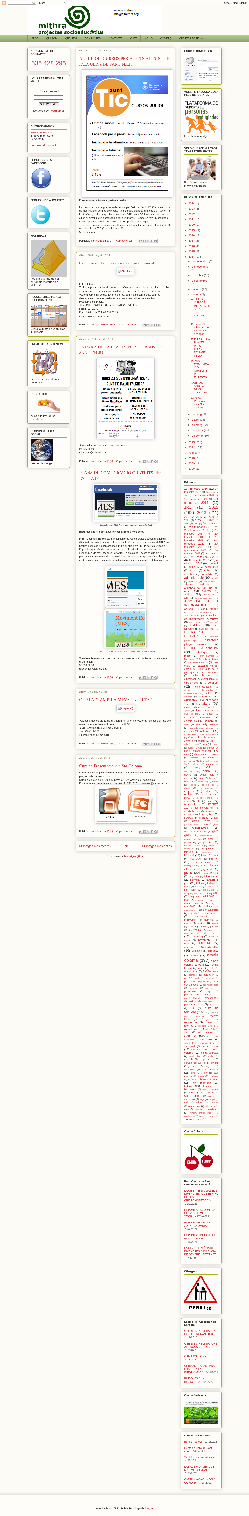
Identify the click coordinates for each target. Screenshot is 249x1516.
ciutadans (203, 703)
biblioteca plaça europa (201, 642)
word (201, 1116)
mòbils (188, 923)
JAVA (202, 865)
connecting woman (209, 734)
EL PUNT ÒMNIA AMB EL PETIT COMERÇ (199, 1237)
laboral (212, 883)
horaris (187, 845)
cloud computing (204, 710)
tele (204, 1089)
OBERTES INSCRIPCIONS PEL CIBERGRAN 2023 (200, 1332)
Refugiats (206, 1019)
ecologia (192, 785)
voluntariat (210, 1106)
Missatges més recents (95, 846)
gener (215, 824)
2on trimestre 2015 (200, 526)
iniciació (189, 855)
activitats (207, 574)
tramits (214, 1089)
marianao (208, 906)
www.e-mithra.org (41, 132)
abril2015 (194, 567)
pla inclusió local (210, 985)
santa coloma (209, 1046)
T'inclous (192, 1079)
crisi (186, 744)
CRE (212, 741)
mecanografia (201, 916)
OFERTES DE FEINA (191, 38)
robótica (202, 1026)
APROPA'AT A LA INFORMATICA (201, 603)
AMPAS (206, 591)
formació (209, 811)
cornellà (188, 741)
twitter (211, 1092)
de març (197, 424)
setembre (212, 1062)
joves (188, 873)
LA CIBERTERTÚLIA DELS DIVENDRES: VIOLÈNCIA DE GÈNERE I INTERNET (200, 1251)
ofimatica (197, 950)
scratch (188, 1059)
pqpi (209, 991)
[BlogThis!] (144, 241)
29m (196, 523)
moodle (215, 923)
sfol (194, 1066)
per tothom (210, 978)
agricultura (193, 581)
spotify (204, 1073)
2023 (192, 208)
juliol (215, 873)
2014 (192, 256)
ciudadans (205, 696)
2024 (192, 203)
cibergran (211, 682)
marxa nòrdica (210, 910)
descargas (193, 758)
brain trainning (207, 656)
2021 (192, 219)
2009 (192, 463)
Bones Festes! (193, 1441)
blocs (187, 655)
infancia (188, 852)
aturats (214, 618)
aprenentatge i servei (205, 598)
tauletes (207, 1086)
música (210, 930)
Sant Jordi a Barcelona (198, 1457)
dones (187, 774)
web (186, 1109)
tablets (204, 1079)
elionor (187, 788)
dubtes (212, 778)
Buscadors (189, 659)
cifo (208, 693)
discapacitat (211, 764)
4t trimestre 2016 (201, 562)
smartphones (210, 1069)
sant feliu (206, 1039)
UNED (187, 1096)
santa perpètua (209, 1052)
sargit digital (195, 1056)
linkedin (209, 886)
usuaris (210, 1096)
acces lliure (211, 567)
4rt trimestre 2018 (206, 556)
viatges (211, 1099)
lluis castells (209, 890)
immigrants (189, 849)
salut (187, 1032)
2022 (192, 214)
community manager (206, 724)
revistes (188, 1026)
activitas (189, 574)
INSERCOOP (195, 859)
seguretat (205, 1059)
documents (189, 771)
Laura (187, 886)
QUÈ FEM (71, 38)
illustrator (199, 845)
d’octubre (198, 275)
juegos (205, 873)
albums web (209, 581)
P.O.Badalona (210, 971)
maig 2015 (212, 893)
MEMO (149, 38)
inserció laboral (209, 855)
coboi (210, 713)
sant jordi (189, 1046)
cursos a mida (195, 748)
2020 (192, 224)
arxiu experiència (201, 612)
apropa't (189, 608)
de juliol (197, 289)
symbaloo (213, 1076)
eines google (208, 785)
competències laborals (201, 728)
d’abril (196, 419)
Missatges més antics (157, 846)
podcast (209, 988)
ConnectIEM (190, 734)
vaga (202, 1099)
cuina (195, 744)
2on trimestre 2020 (201, 542)
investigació (189, 865)
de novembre (200, 266)
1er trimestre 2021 (195, 499)
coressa (211, 737)
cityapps (188, 697)
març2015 (189, 906)
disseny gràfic (201, 767)
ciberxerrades (190, 693)
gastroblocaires (191, 824)
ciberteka (188, 690)
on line (200, 968)
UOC (199, 1096)
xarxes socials (193, 1119)
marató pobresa (193, 903)
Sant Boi (190, 1036)
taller (215, 1079)
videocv (200, 1102)
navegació (201, 933)
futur (216, 818)
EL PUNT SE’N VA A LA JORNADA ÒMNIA (198, 1224)
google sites (205, 842)
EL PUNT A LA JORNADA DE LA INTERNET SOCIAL (199, 1213)
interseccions (202, 862)
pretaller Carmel (192, 998)
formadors (189, 814)
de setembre (199, 280)
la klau (200, 883)
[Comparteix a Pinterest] (156, 241)
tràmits (192, 1092)
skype (209, 1066)
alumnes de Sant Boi (198, 587)
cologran (189, 717)
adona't (215, 578)
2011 (192, 452)
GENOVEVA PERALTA (195, 831)
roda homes (191, 1029)
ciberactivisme (201, 675)
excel (209, 801)
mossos (192, 926)
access (193, 570)
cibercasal (190, 679)
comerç (209, 720)
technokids (190, 1089)
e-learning (203, 781)
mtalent (215, 927)
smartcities (189, 1069)
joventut (209, 869)
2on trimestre (210, 523)
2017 (192, 240)
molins (201, 923)
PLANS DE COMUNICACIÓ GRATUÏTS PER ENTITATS (200, 369)
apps (187, 598)
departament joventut (206, 754)
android (189, 594)
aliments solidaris (196, 584)
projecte (214, 1004)
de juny (197, 294)
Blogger (149, 1508)
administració (194, 578)
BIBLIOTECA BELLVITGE (193, 634)
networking (197, 936)
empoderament (206, 788)
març (211, 903)
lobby (186, 893)
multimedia (195, 930)
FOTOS (188, 817)
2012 (192, 447)
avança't (214, 622)
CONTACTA (115, 38)
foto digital (205, 814)
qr (205, 1012)
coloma (205, 717)
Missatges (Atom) (134, 856)
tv (202, 1093)
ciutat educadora (194, 707)
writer (212, 1116)
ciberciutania (207, 679)
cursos (215, 744)
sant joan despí (207, 1043)
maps (211, 900)
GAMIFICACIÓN (194, 1356)
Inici (126, 846)
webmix (198, 1109)
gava (205, 824)
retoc (210, 1022)
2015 (192, 251)
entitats (188, 794)
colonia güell (191, 721)
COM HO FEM (93, 38)
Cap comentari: (125, 240)
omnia (195, 955)
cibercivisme (191, 683)
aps (203, 609)
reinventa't (190, 1022)
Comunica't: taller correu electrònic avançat (116, 263)
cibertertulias (207, 690)
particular (208, 974)
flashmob (196, 811)
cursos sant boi (202, 751)
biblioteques (202, 652)
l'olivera (195, 879)
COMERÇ (165, 38)
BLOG (35, 38)
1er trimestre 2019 (203, 495)
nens (215, 933)
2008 (192, 468)
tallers (188, 1085)
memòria (208, 919)
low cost (198, 893)
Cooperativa (195, 737)
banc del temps (207, 629)
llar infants (190, 889)
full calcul (203, 817)
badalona (196, 625)
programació (208, 1001)
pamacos (193, 975)
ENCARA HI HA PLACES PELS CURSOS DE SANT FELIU (200, 347)
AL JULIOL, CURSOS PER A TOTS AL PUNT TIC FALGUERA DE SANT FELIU (125, 61)
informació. (207, 852)
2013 (192, 442)
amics (187, 591)
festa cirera (201, 807)
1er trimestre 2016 (196, 488)
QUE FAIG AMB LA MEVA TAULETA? (115, 699)
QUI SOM (51, 38)
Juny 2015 (194, 876)
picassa (204, 981)
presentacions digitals (198, 994)
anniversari (208, 594)
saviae (211, 1056)
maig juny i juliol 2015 (201, 896)
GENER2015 (200, 827)
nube (187, 943)
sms (193, 1073)
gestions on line (193, 839)
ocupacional (209, 946)
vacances (189, 1099)
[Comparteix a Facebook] (152, 241)
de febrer (198, 430)
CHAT (133, 38)
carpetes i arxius (198, 662)
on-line (212, 968)
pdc (186, 978)
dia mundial (189, 761)
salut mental (205, 1032)
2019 (192, 230)
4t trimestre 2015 (199, 560)
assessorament (191, 615)
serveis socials (193, 1063)
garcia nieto (201, 821)
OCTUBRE (204, 943)
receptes (200, 1016)
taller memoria (201, 1082)
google (188, 842)
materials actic (210, 913)
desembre (208, 757)
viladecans (194, 1106)
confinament (206, 731)
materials (192, 913)
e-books (188, 781)
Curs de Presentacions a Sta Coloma (110, 765)
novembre (204, 939)
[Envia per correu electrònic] (141, 241)
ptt (192, 1008)
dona (206, 771)
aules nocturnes (197, 622)
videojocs (214, 1102)
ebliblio (215, 781)
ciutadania (190, 699)
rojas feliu (210, 1029)
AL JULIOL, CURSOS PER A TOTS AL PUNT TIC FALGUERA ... (200, 309)
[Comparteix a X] (148, 241)
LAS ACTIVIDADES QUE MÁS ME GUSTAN (199, 1468)
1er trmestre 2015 (201, 501)
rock (212, 1026)
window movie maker (201, 1113)
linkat (197, 886)
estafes (187, 801)
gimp (210, 839)
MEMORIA (190, 919)
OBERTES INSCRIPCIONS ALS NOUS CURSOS (200, 1345)
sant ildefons (190, 1043)
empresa (189, 791)
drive (200, 778)
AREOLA (214, 609)
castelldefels (205, 665)
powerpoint (190, 991)
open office (190, 971)
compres (189, 731)
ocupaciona (189, 947)
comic (187, 724)
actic (207, 570)
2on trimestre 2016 (196, 530)
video (187, 1102)
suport (201, 1076)
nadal (186, 933)
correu (201, 741)
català (187, 669)
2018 (192, 235)
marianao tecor (191, 910)
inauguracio (207, 848)
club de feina (192, 714)
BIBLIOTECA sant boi (201, 648)
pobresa (193, 988)
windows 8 (189, 1116)
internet (213, 858)
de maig (197, 414)
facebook (190, 804)
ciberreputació (203, 686)
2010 (192, 458)
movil (204, 926)
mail (186, 900)
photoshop (190, 981)
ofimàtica (212, 950)
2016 (192, 246)
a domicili (213, 563)
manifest (199, 900)
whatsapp (213, 1109)
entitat (207, 791)
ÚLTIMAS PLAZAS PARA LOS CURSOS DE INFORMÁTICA (199, 1369)
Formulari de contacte (44, 145)
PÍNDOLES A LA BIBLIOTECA (194, 1380)
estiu (198, 801)
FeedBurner (56, 110)
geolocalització (207, 835)
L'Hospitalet (211, 876)
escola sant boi (205, 798)
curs (204, 744)
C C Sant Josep (208, 659)
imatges (211, 845)
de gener (198, 435)
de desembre (200, 261)
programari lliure (193, 1004)
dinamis (197, 764)
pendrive (197, 978)
